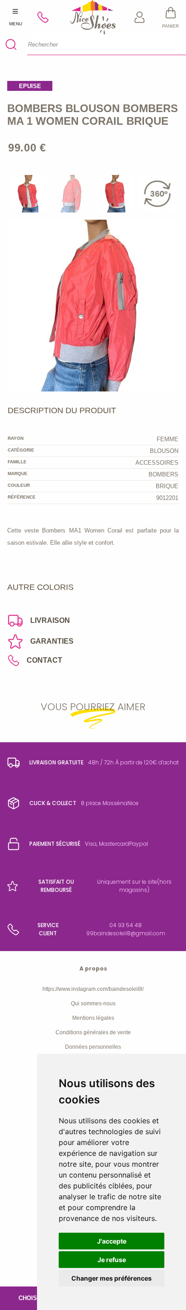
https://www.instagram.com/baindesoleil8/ (93, 989)
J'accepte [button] (111, 1241)
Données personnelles (93, 1047)
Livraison (50, 620)
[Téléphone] (46, 17)
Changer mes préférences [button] (111, 1278)
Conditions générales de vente (93, 1032)
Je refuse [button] (112, 1259)
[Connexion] (139, 17)
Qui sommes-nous (93, 1003)
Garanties (52, 641)
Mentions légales (93, 1018)
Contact (44, 660)
